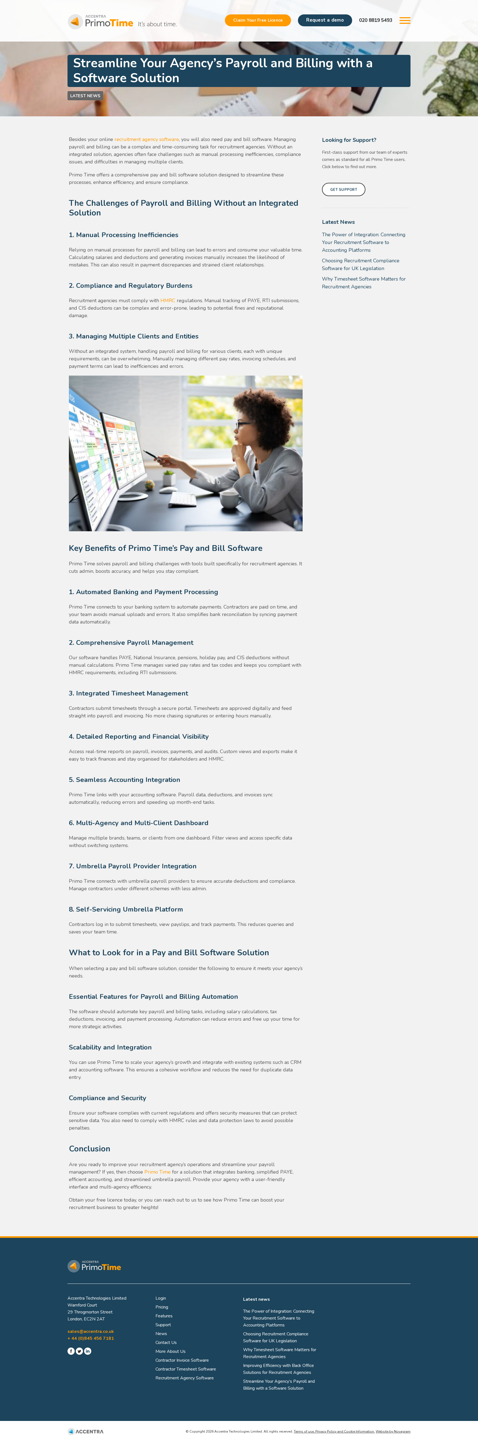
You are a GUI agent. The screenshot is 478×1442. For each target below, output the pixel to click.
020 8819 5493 (375, 20)
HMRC (167, 300)
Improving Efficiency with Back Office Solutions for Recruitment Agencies (278, 1369)
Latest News (85, 96)
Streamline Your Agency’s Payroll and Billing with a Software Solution (279, 1384)
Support (163, 1325)
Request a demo (325, 20)
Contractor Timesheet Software (185, 1369)
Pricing (161, 1307)
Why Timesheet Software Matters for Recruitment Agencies (364, 283)
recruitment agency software (147, 139)
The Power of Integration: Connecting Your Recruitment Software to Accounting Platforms (364, 242)
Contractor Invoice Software (182, 1360)
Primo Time (157, 1172)
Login (160, 1298)
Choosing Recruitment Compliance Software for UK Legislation (360, 264)
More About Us (170, 1351)
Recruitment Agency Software (184, 1378)
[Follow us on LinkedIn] (87, 1352)
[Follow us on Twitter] (79, 1352)
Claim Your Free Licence (258, 20)
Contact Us (166, 1343)
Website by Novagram (393, 1431)
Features (164, 1316)
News (161, 1334)
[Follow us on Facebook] (71, 1352)
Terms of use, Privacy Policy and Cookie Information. (334, 1431)
